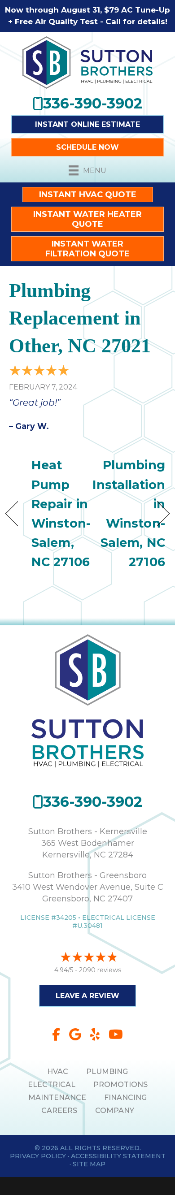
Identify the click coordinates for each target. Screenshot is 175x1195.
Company (114, 1110)
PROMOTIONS (120, 1084)
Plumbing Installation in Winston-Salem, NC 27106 (128, 513)
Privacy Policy (38, 1156)
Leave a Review (87, 996)
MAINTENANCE (57, 1097)
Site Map (89, 1164)
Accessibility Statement (118, 1156)
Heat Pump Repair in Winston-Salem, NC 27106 (61, 513)
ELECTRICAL (51, 1084)
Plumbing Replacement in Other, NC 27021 (80, 318)
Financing (125, 1097)
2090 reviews (100, 970)
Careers (59, 1110)
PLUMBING (107, 1071)
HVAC (57, 1071)
